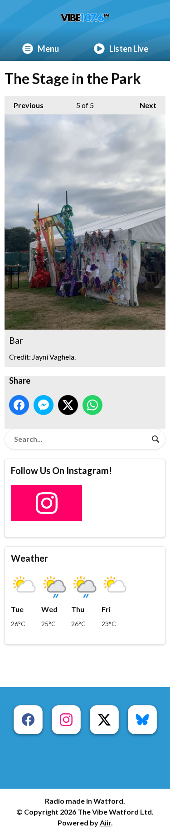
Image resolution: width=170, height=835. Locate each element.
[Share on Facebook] (19, 405)
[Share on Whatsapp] (92, 405)
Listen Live (128, 49)
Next (143, 105)
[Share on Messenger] (43, 405)
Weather (29, 558)
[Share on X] (68, 405)
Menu (48, 49)
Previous (24, 105)
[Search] (155, 439)
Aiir (105, 822)
